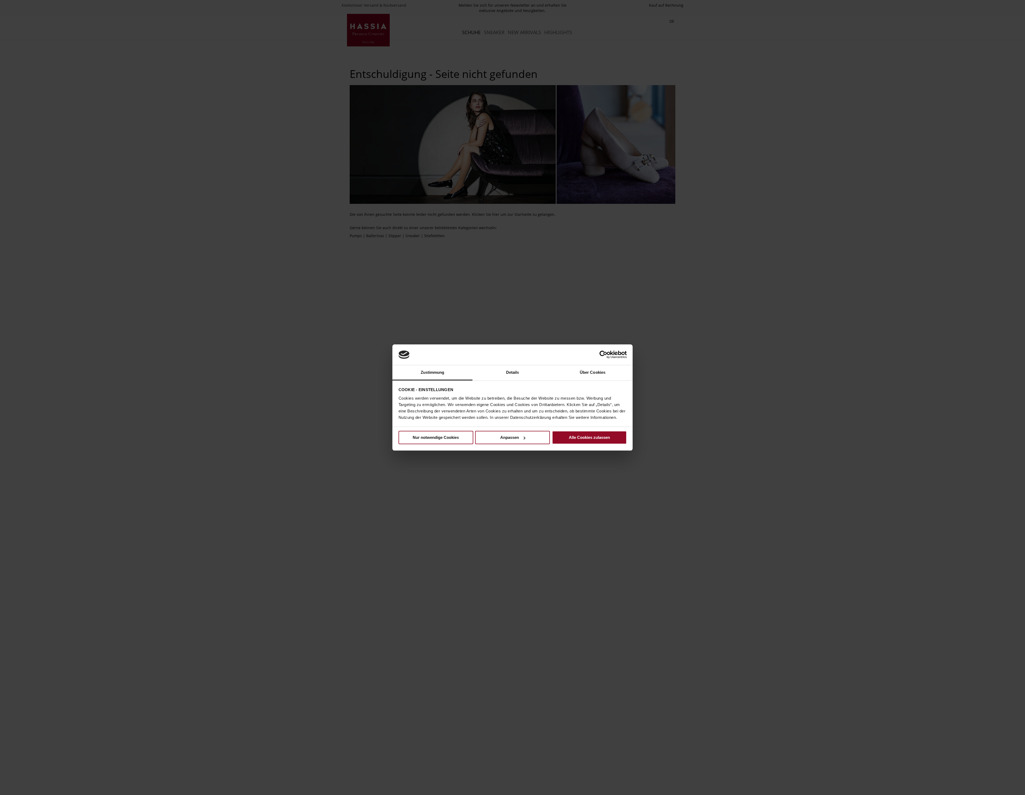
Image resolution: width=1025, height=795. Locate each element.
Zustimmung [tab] (432, 372)
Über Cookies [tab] (592, 372)
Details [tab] (512, 372)
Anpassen (509, 437)
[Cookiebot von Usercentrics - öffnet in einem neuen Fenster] (603, 355)
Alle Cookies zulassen (589, 437)
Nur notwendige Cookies (436, 437)
